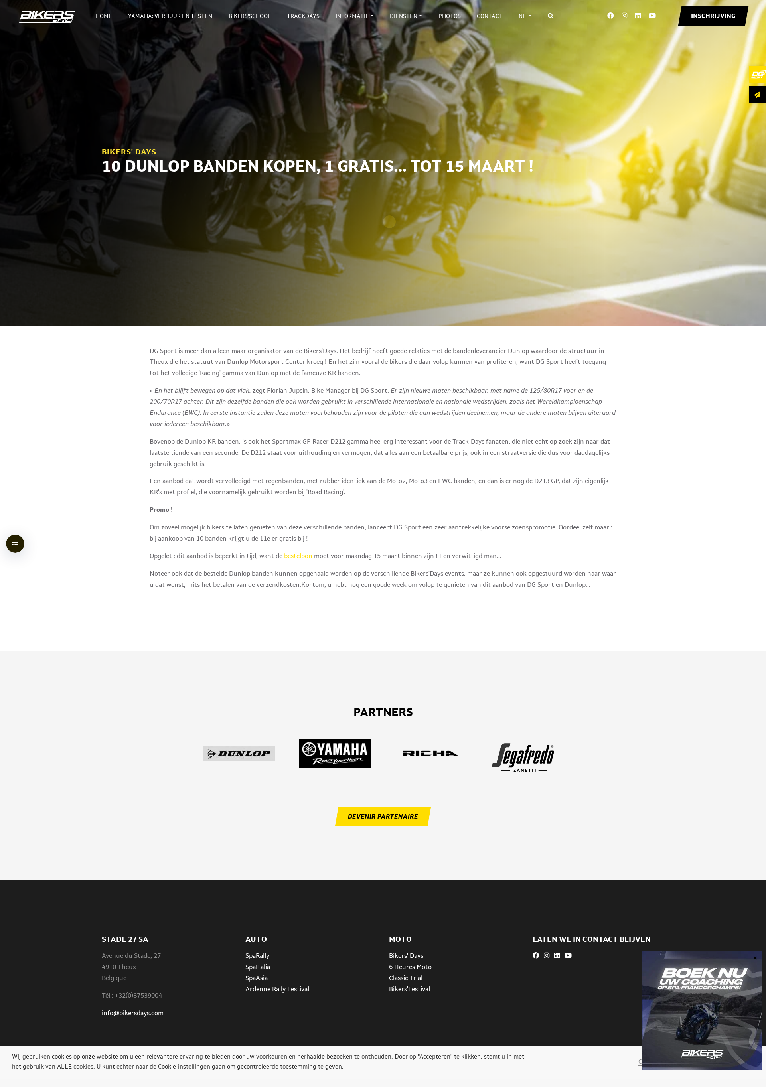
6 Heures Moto (410, 967)
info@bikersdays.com (133, 1013)
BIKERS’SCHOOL (250, 16)
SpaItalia (257, 967)
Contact (490, 16)
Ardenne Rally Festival (277, 989)
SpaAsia (256, 978)
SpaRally (257, 955)
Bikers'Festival (409, 989)
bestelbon (298, 556)
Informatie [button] (352, 16)
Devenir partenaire (383, 816)
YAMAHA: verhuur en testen (170, 16)
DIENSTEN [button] (403, 16)
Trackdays (303, 16)
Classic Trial (405, 978)
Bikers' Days (406, 955)
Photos (449, 16)
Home (104, 16)
